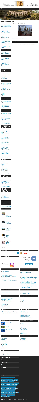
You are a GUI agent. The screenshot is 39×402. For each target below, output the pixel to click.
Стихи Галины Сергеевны (6, 292)
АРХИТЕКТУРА (3, 377)
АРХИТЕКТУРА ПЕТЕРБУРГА (10, 377)
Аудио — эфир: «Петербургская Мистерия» (9, 311)
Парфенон (7, 388)
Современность (4, 78)
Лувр (3, 165)
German (22, 302)
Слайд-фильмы (15, 392)
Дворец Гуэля (11, 381)
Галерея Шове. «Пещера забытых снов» (8, 229)
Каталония (12, 384)
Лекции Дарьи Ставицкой (6, 206)
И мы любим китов (9, 329)
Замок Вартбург (4, 169)
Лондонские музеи (5, 170)
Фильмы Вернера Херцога (25, 315)
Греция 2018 (23, 339)
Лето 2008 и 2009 (24, 329)
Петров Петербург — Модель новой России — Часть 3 (5, 142)
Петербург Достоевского (6, 123)
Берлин (3, 93)
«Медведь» (7, 326)
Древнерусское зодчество (6, 173)
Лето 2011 (22, 332)
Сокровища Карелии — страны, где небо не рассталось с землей (5, 30)
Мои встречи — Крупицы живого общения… (9, 280)
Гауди (2, 381)
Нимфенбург (4, 340)
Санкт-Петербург (5, 157)
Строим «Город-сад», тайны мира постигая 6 (28, 284)
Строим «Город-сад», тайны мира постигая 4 (28, 282)
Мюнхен (3, 339)
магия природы (4, 396)
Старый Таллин (23, 328)
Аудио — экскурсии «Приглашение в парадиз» (10, 312)
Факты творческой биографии (7, 275)
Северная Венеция (4, 392)
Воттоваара (6, 380)
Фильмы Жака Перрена (25, 316)
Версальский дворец (5, 166)
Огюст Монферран (14, 385)
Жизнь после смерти (5, 53)
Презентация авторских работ (7, 274)
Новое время (4, 76)
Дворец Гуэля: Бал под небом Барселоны (20, 38)
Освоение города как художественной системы (29, 277)
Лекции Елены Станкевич (6, 193)
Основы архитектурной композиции (27, 276)
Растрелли (14, 389)
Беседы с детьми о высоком (26, 272)
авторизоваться (32, 44)
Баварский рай (4, 338)
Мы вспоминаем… (24, 292)
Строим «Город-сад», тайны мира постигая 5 (28, 283)
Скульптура (10, 392)
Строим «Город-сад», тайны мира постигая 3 (28, 281)
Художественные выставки (6, 354)
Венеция (3, 94)
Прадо (3, 161)
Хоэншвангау (4, 343)
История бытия (4, 52)
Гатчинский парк (5, 304)
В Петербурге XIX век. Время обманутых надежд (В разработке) (6, 106)
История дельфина (9, 322)
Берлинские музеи (5, 171)
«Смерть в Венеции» (24, 314)
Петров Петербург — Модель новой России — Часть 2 (5, 138)
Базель (3, 95)
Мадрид (3, 85)
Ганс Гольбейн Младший (13, 380)
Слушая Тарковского (24, 311)
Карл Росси (3, 384)
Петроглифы (3, 389)
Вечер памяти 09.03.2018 (25, 293)
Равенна (22, 324)
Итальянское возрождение (6, 73)
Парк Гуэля (3, 388)
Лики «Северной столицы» (6, 300)
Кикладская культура (5, 60)
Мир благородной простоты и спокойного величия (5, 153)
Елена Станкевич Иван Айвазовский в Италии (6, 215)
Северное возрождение (6, 74)
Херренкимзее (4, 346)
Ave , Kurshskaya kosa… (6, 306)
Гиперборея (6, 381)
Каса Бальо (8, 384)
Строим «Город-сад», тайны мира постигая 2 (28, 279)
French (22, 301)
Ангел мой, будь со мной (6, 183)
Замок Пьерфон (4, 168)
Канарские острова (24, 340)
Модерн (3, 77)
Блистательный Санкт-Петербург (7, 298)
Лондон (3, 90)
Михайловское (4, 305)
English (22, 300)
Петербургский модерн (14, 388)
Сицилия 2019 (23, 338)
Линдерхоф (4, 345)
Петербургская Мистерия (6, 101)
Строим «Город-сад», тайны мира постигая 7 (28, 286)
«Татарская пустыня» (24, 312)
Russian (22, 299)
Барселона (4, 88)
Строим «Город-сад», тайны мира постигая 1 (28, 278)
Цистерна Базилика (11, 393)
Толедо (3, 87)
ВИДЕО (2, 380)
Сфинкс (2, 393)
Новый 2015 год (23, 333)
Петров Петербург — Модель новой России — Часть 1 (5, 135)
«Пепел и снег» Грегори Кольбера (26, 317)
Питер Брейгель (9, 389)
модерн (9, 396)
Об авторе (4, 272)
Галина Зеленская (20, 23)
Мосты (9, 385)
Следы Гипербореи (5, 40)
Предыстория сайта (5, 271)
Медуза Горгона (4, 385)
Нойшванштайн (4, 344)
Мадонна (16, 384)
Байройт (3, 348)
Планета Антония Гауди (6, 89)
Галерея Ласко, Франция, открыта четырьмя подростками (6, 244)
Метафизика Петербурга (6, 299)
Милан (22, 327)
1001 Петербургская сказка (25, 287)
